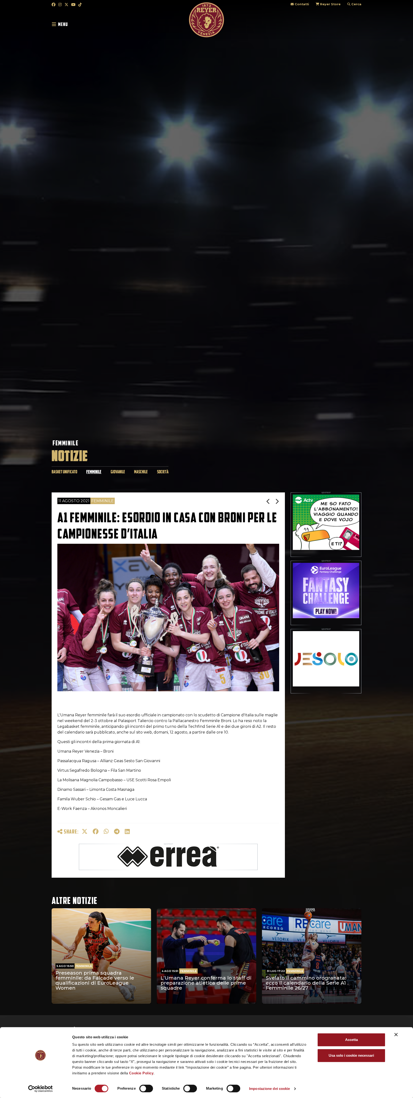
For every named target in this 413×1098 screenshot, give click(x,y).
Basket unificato (64, 472)
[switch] (146, 1088)
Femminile (65, 443)
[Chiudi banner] (396, 1034)
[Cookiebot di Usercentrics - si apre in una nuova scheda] (40, 1088)
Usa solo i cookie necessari (351, 1055)
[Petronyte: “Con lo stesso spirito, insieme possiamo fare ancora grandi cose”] (268, 501)
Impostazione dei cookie (269, 1089)
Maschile (141, 472)
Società (162, 472)
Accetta (351, 1040)
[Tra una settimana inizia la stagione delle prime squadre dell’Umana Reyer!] (277, 501)
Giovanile (118, 472)
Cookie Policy (141, 1073)
